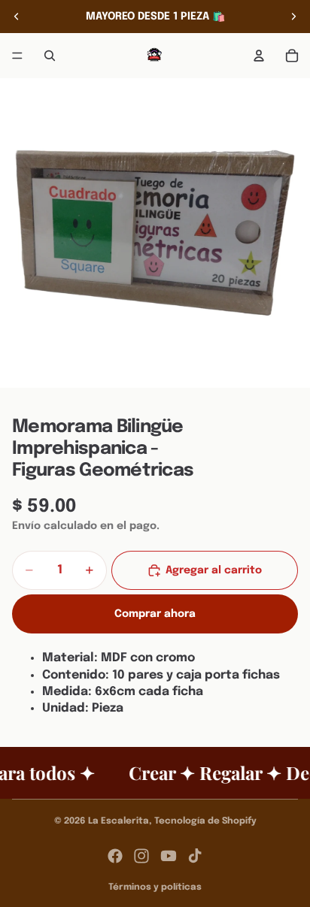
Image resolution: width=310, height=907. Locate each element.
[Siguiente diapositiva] (293, 16)
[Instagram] (141, 856)
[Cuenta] (258, 55)
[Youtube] (169, 856)
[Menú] (17, 55)
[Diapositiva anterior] (16, 16)
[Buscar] (49, 55)
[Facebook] (115, 856)
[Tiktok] (195, 856)
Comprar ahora (155, 614)
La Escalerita (118, 821)
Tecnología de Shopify (205, 821)
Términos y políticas (155, 887)
